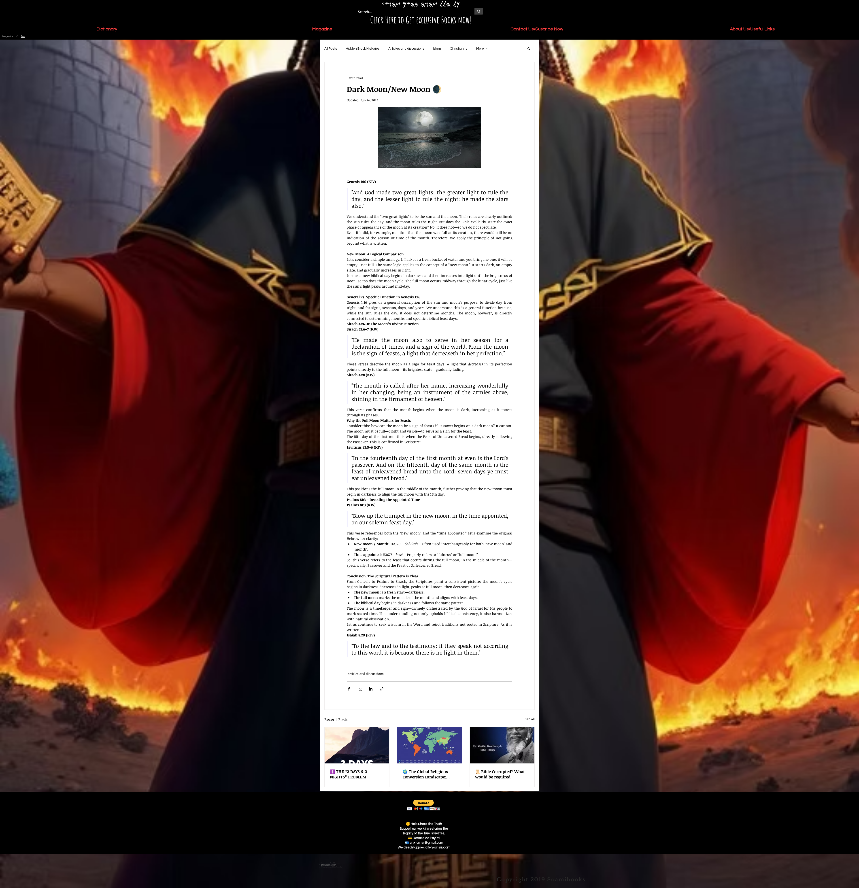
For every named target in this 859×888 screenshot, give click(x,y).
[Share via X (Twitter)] (360, 689)
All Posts (330, 48)
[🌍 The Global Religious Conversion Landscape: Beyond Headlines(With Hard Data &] (429, 745)
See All (530, 719)
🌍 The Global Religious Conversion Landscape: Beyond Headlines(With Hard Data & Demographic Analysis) (428, 774)
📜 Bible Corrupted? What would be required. (500, 774)
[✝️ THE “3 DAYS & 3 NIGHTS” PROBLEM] (357, 745)
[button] (529, 48)
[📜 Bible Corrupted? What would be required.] (502, 745)
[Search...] (478, 11)
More (480, 48)
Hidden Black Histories (362, 48)
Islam (437, 48)
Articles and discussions (406, 48)
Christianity (458, 48)
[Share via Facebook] (349, 689)
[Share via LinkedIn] (371, 689)
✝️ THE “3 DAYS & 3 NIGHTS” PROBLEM (348, 774)
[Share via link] (382, 689)
